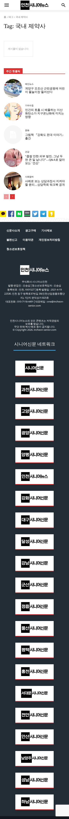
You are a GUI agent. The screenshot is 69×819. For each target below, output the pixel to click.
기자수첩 (29, 105)
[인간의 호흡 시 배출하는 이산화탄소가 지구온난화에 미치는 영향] (13, 111)
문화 (27, 130)
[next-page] (12, 196)
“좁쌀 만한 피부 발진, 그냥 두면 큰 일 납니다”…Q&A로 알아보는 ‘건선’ (45, 160)
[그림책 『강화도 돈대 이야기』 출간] (13, 134)
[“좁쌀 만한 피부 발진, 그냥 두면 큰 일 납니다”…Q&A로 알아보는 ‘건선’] (13, 158)
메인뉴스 (29, 84)
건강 (27, 152)
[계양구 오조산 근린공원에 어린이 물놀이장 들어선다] (13, 88)
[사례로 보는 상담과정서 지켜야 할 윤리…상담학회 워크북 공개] (13, 181)
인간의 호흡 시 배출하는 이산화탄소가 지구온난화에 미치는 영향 (44, 113)
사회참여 (29, 177)
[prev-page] (6, 196)
